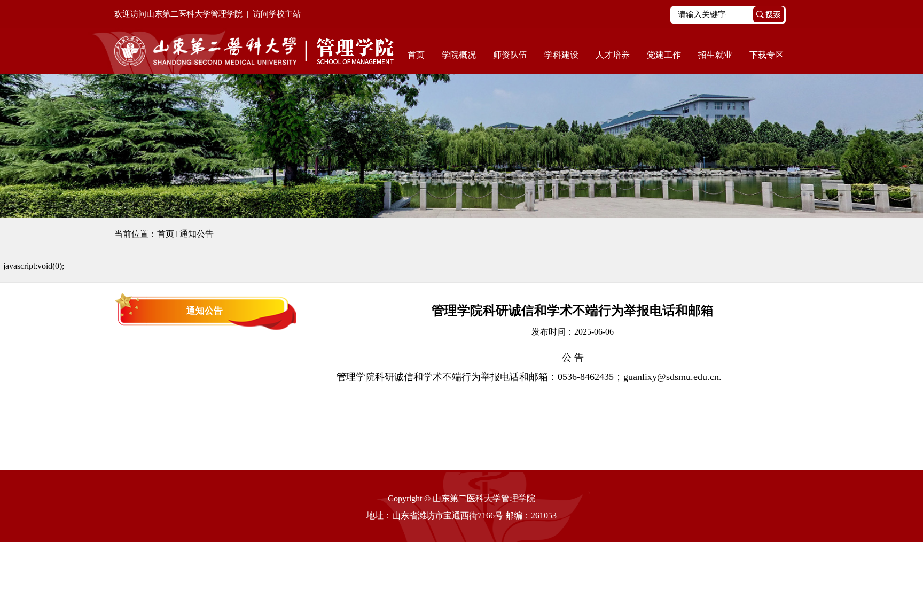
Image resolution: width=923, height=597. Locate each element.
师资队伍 (510, 54)
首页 (416, 54)
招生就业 (715, 54)
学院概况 (459, 54)
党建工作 (664, 54)
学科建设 (561, 54)
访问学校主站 (277, 14)
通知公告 (196, 233)
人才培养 (613, 54)
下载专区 (766, 54)
